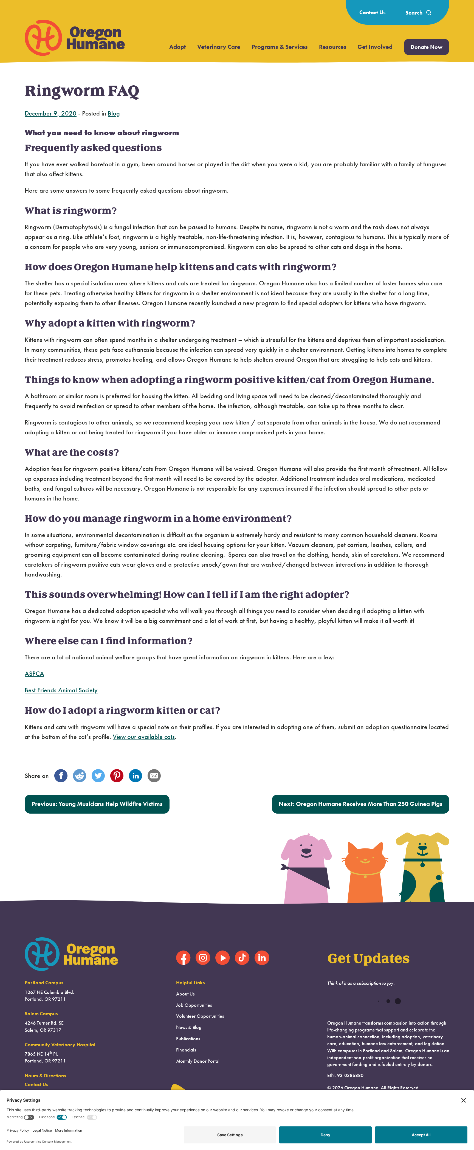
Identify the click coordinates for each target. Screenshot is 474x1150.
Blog (114, 113)
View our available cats (144, 737)
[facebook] (60, 775)
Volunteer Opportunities (200, 1016)
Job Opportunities (194, 1005)
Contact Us (372, 12)
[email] (154, 775)
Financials (186, 1050)
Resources (332, 46)
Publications (188, 1039)
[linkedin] (135, 775)
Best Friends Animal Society (61, 690)
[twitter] (98, 775)
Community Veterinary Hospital (60, 1045)
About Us (185, 994)
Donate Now (426, 47)
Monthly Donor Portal (197, 1061)
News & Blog (189, 1027)
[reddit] (79, 775)
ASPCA (34, 673)
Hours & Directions (45, 1076)
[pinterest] (116, 775)
